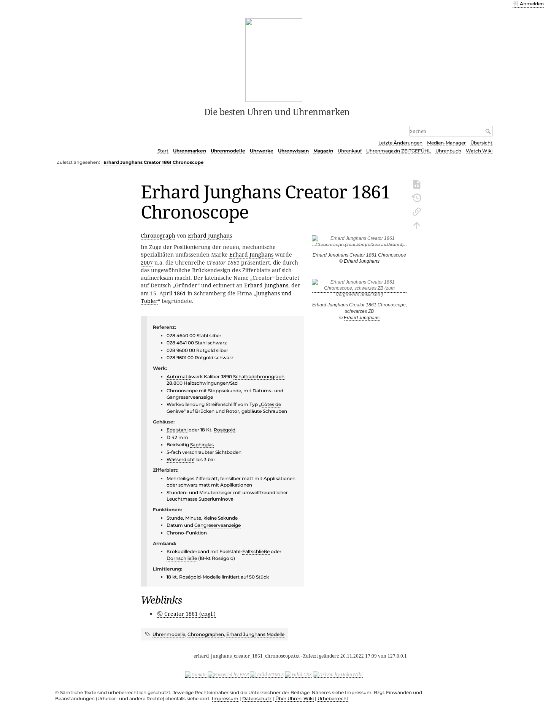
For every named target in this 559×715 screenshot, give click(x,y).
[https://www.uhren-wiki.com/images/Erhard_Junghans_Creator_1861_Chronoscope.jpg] (359, 243)
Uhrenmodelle (228, 151)
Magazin (323, 151)
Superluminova (216, 499)
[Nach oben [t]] (417, 224)
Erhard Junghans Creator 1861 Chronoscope (153, 162)
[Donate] (195, 674)
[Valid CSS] (298, 674)
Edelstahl (177, 430)
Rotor (232, 411)
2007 (147, 262)
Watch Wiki (479, 151)
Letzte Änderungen (400, 143)
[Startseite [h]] (274, 59)
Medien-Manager (446, 143)
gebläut (250, 411)
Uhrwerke (261, 151)
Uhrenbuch (448, 151)
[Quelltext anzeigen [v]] (417, 183)
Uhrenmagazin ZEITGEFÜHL (398, 151)
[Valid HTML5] (267, 674)
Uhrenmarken (189, 151)
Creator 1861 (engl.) (190, 613)
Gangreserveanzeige (190, 397)
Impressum (225, 698)
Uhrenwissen (293, 151)
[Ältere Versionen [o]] (417, 197)
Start (162, 151)
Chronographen (205, 634)
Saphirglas (202, 444)
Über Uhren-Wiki (294, 698)
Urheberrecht (333, 698)
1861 (180, 293)
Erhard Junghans (362, 261)
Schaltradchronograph (258, 376)
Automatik (179, 376)
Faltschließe (256, 551)
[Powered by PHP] (228, 674)
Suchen (488, 131)
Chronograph (158, 235)
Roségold (224, 430)
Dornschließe (182, 558)
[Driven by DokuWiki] (338, 674)
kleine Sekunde (220, 518)
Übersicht (481, 143)
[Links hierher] (417, 211)
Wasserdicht (181, 459)
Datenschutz (257, 698)
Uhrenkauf (350, 151)
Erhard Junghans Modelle (255, 634)
